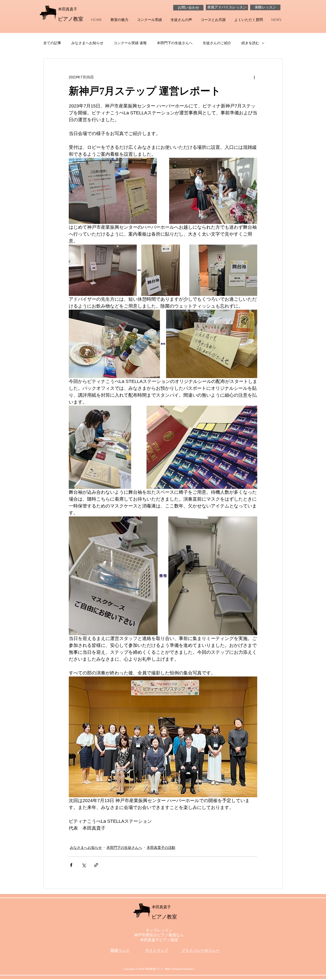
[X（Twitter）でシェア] (83, 865)
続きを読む (250, 43)
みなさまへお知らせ (87, 43)
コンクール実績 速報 (130, 43)
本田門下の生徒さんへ (175, 43)
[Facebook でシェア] (71, 865)
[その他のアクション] (254, 77)
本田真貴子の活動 (161, 847)
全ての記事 (52, 43)
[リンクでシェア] (96, 865)
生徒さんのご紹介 (217, 43)
